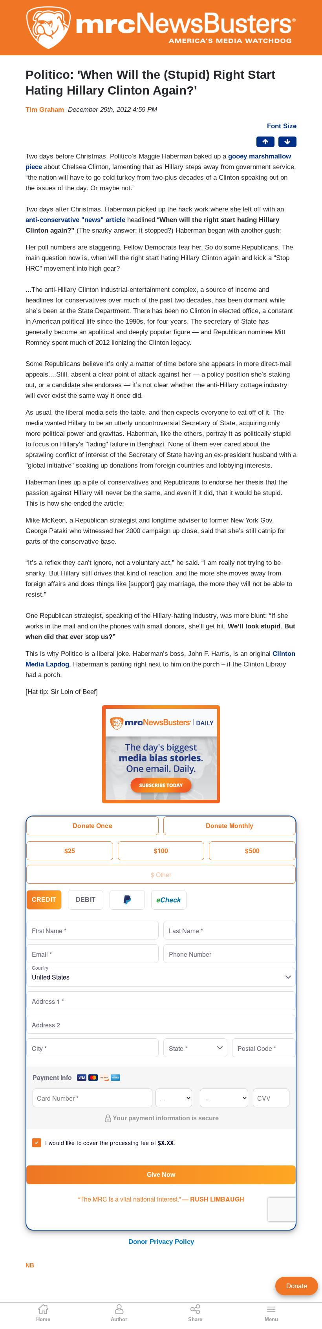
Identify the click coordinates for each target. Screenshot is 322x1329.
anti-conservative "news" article (75, 220)
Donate (296, 1286)
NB (30, 1265)
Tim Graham (45, 109)
